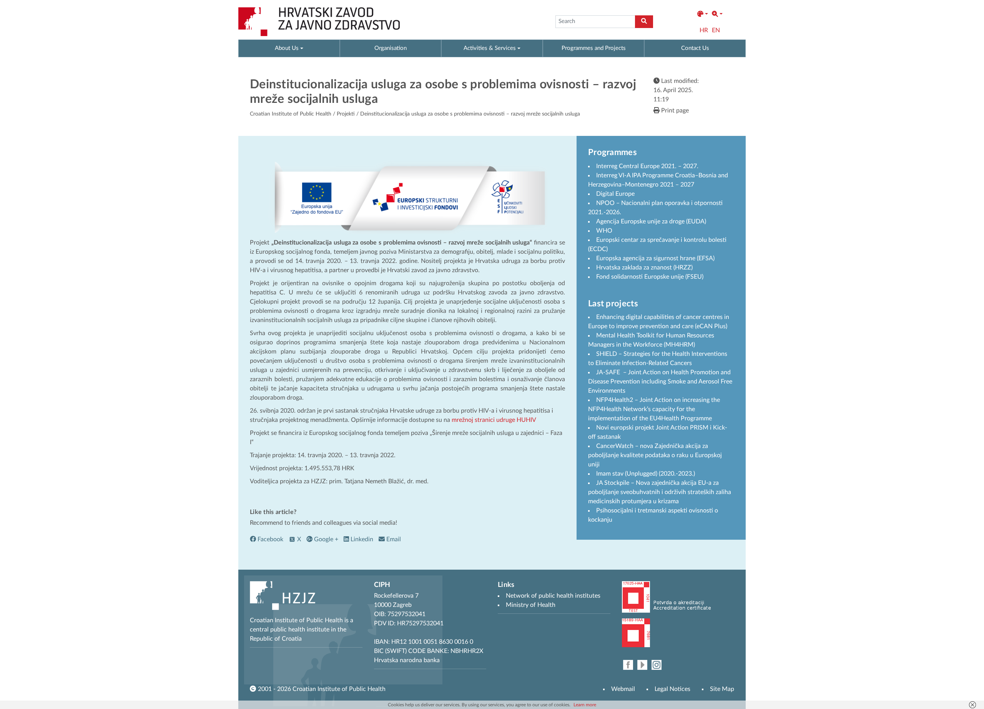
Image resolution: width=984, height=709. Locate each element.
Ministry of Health (530, 605)
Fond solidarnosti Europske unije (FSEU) (649, 277)
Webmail (623, 689)
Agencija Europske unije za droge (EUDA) (651, 221)
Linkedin (361, 539)
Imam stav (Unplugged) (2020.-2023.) (645, 474)
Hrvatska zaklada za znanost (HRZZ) (644, 267)
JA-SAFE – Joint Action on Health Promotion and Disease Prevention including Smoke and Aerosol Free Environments (660, 381)
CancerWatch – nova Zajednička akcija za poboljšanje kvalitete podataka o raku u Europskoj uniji (655, 455)
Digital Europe (615, 194)
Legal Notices (672, 689)
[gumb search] (644, 21)
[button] (702, 14)
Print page (674, 110)
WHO (604, 231)
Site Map (722, 689)
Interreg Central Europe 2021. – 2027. (647, 166)
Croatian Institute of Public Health (290, 114)
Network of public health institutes (553, 596)
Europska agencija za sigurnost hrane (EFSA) (655, 258)
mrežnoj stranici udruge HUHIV (494, 420)
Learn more (584, 704)
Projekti (346, 114)
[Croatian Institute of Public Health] (319, 21)
